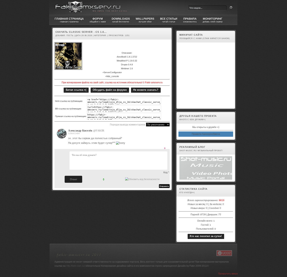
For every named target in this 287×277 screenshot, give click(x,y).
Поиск (230, 8)
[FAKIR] (63, 137)
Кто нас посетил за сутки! (206, 236)
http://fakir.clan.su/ (75, 266)
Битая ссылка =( (76, 89)
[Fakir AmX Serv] (78, 258)
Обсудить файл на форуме (110, 89)
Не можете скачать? (145, 89)
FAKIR (100, 130)
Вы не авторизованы (190, 104)
